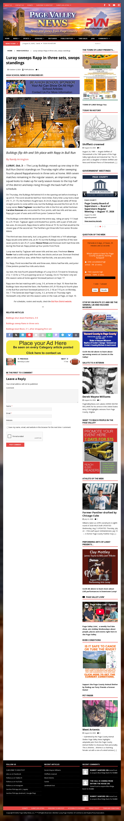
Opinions (38, 38)
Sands (46, 781)
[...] (116, 162)
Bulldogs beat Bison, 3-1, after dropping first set (29, 329)
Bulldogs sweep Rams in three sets (22, 323)
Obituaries (52, 38)
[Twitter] (109, 5)
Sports (26, 38)
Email (8, 413)
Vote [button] (95, 289)
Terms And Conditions (111, 808)
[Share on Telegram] (62, 335)
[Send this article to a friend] (36, 335)
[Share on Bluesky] (69, 335)
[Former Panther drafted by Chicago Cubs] (100, 496)
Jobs (93, 38)
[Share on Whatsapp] (49, 335)
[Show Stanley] (104, 226)
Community (103, 38)
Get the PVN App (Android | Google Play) (21, 792)
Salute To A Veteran (93, 362)
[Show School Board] (102, 226)
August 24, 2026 (90, 148)
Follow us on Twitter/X (14, 777)
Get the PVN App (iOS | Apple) (17, 789)
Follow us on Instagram (14, 785)
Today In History (91, 110)
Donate (30, 5)
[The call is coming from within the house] (85, 783)
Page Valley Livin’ (95, 596)
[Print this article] (42, 335)
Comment (10, 388)
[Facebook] (104, 5)
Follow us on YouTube (14, 781)
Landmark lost (49, 785)
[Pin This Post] (29, 335)
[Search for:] (106, 43)
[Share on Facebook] (9, 335)
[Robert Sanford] (85, 773)
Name (9, 406)
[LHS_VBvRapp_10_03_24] (43, 146)
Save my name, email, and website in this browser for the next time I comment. (40, 427)
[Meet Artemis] (100, 713)
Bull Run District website (61, 301)
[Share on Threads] (76, 335)
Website (9, 420)
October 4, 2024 (15, 69)
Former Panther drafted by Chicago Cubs (99, 513)
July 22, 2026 (88, 518)
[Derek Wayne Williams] (100, 380)
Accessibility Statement (76, 808)
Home (7, 38)
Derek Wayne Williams (96, 396)
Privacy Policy (94, 808)
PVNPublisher (29, 69)
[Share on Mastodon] (56, 335)
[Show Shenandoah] (98, 226)
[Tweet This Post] (16, 335)
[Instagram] (119, 5)
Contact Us (19, 5)
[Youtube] (114, 5)
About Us (8, 5)
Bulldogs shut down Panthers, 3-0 (22, 318)
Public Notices (67, 38)
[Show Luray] (95, 226)
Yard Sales (83, 38)
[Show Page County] (100, 226)
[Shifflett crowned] (100, 128)
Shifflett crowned (93, 144)
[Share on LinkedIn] (22, 335)
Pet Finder (87, 695)
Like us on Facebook (13, 773)
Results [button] (104, 289)
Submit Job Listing (62, 5)
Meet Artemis (91, 729)
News (15, 38)
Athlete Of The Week (93, 478)
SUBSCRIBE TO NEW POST (44, 5)
